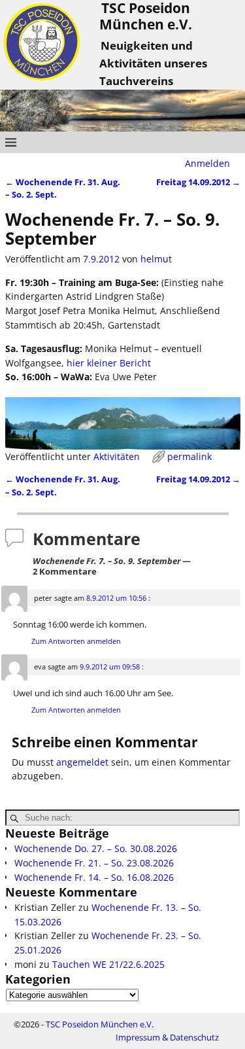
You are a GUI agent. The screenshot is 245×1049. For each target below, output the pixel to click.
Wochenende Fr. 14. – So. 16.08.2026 (94, 877)
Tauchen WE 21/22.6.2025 (108, 964)
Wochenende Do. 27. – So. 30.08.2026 (95, 848)
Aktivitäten (116, 456)
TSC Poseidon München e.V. (100, 1024)
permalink (189, 456)
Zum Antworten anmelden (76, 641)
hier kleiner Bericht (109, 363)
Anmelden (207, 163)
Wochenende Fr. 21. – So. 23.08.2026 (94, 863)
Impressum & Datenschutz (167, 1037)
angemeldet (82, 762)
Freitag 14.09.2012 (198, 182)
